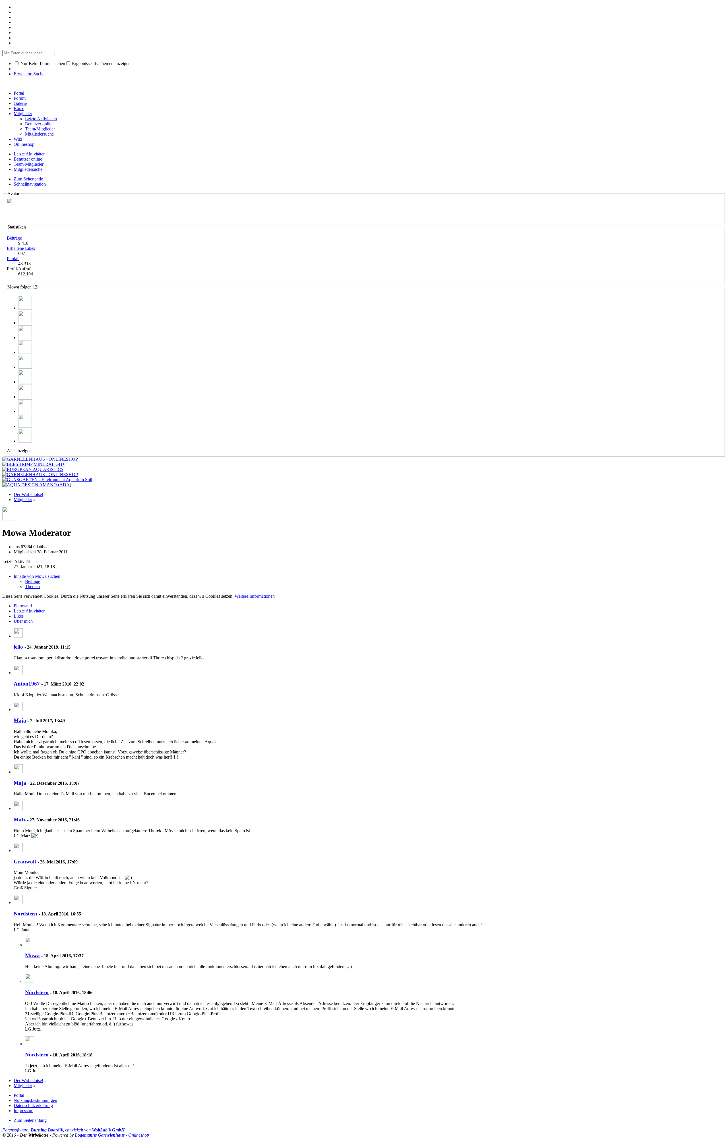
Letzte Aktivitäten (30, 611)
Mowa (32, 955)
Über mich (23, 621)
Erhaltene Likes (21, 248)
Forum (20, 98)
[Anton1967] (18, 672)
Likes (19, 616)
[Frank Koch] (25, 322)
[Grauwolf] (18, 850)
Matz (20, 820)
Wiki (18, 139)
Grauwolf (25, 862)
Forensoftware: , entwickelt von (63, 1129)
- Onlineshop (112, 1135)
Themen (32, 586)
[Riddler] (25, 352)
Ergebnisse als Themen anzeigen (101, 63)
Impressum (23, 1110)
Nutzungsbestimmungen (35, 1100)
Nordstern (25, 914)
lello (18, 647)
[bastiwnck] (25, 381)
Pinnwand (23, 605)
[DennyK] (25, 426)
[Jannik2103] (25, 367)
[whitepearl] (25, 396)
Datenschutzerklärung (33, 1105)
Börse (19, 108)
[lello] (18, 636)
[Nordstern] (18, 902)
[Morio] (25, 308)
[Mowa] (29, 944)
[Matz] (18, 808)
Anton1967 (27, 684)
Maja (20, 720)
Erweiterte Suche (29, 73)
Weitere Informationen (255, 596)
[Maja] (18, 709)
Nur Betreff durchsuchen (42, 63)
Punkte (13, 258)
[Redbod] (25, 411)
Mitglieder (23, 113)
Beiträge (14, 238)
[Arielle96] (25, 337)
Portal (19, 93)
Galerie (20, 103)
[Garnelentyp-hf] (25, 441)
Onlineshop (24, 144)
